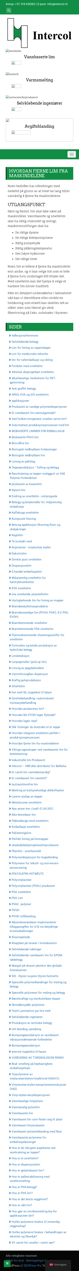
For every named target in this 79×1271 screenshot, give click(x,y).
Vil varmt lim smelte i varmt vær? (33, 1242)
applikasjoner (20, 401)
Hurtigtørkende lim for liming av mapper (37, 600)
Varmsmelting (39, 80)
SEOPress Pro (32, 1265)
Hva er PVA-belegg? (24, 1187)
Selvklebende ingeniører (39, 103)
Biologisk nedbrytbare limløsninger (34, 449)
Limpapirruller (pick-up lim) (29, 662)
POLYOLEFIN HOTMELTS (28, 873)
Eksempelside (21, 937)
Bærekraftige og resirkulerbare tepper (36, 998)
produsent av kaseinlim (27, 484)
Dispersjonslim (21, 565)
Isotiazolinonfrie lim (25, 784)
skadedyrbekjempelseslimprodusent (35, 845)
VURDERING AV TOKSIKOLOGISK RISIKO (38, 1057)
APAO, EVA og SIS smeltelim (30, 394)
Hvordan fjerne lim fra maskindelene (35, 743)
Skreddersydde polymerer (28, 1005)
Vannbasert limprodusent (28, 1125)
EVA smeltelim (21, 588)
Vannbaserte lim (39, 57)
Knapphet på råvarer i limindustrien (34, 943)
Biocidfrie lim (20, 443)
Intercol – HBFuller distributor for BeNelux (39, 766)
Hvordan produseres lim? (28, 709)
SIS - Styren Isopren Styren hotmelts (35, 976)
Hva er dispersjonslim (26, 1164)
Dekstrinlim (19, 553)
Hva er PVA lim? (22, 1193)
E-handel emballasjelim (27, 571)
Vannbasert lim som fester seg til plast (37, 1119)
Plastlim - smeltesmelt (26, 851)
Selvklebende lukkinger (26, 949)
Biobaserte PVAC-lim (25, 437)
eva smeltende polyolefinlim (30, 594)
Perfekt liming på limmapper (30, 839)
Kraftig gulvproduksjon (26, 680)
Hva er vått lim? (22, 1205)
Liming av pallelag (23, 461)
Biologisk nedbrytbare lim (28, 455)
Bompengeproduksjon (26, 1045)
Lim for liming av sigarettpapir (31, 347)
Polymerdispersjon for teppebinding (35, 857)
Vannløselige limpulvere (27, 1101)
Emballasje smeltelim (26, 827)
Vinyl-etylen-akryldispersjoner (31, 1095)
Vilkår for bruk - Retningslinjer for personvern (34, 1260)
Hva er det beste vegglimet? (30, 1199)
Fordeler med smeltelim (27, 366)
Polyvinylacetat (21, 880)
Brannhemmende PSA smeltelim (32, 629)
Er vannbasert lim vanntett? (29, 778)
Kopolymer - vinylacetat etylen (31, 547)
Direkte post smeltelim (26, 559)
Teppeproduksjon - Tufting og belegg (35, 467)
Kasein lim (18, 490)
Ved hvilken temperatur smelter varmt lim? (39, 419)
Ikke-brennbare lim (24, 814)
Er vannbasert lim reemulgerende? (34, 413)
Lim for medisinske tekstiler (30, 354)
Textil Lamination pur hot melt (31, 1011)
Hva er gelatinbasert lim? (28, 1170)
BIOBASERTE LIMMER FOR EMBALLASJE (38, 431)
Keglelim (17, 535)
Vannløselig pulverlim (26, 1107)
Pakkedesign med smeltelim (30, 821)
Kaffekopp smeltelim (25, 512)
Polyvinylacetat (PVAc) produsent (33, 886)
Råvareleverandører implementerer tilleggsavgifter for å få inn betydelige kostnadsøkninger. (34, 927)
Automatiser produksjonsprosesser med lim (40, 425)
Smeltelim (18, 686)
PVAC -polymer (21, 904)
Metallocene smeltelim (27, 802)
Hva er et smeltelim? (25, 1158)
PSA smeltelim (21, 892)
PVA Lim (17, 898)
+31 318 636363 (25, 4)
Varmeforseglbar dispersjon (30, 674)
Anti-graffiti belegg (24, 388)
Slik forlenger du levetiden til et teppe (36, 727)
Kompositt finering (24, 519)
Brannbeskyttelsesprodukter (30, 606)
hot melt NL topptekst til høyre (32, 692)
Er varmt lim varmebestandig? (31, 772)
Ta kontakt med (22, 541)
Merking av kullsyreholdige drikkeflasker (38, 790)
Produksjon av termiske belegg (32, 1023)
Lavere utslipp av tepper (27, 796)
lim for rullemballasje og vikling (32, 360)
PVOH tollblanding (23, 916)
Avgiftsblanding (39, 126)
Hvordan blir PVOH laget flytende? (34, 715)
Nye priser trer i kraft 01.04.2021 (32, 808)
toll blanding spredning (26, 1029)
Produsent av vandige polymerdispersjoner (39, 406)
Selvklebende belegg (25, 341)
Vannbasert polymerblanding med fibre (37, 1131)
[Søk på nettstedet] (8, 10)
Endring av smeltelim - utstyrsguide (34, 496)
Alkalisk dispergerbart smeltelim (33, 372)
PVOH (15, 910)
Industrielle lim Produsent (28, 760)
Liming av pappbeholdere (28, 668)
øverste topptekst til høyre (29, 1051)
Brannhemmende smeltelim (29, 623)
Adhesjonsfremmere (25, 335)
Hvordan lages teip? (24, 721)
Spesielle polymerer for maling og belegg (38, 992)
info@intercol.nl (57, 4)
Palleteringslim (21, 833)
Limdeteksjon (20, 656)
